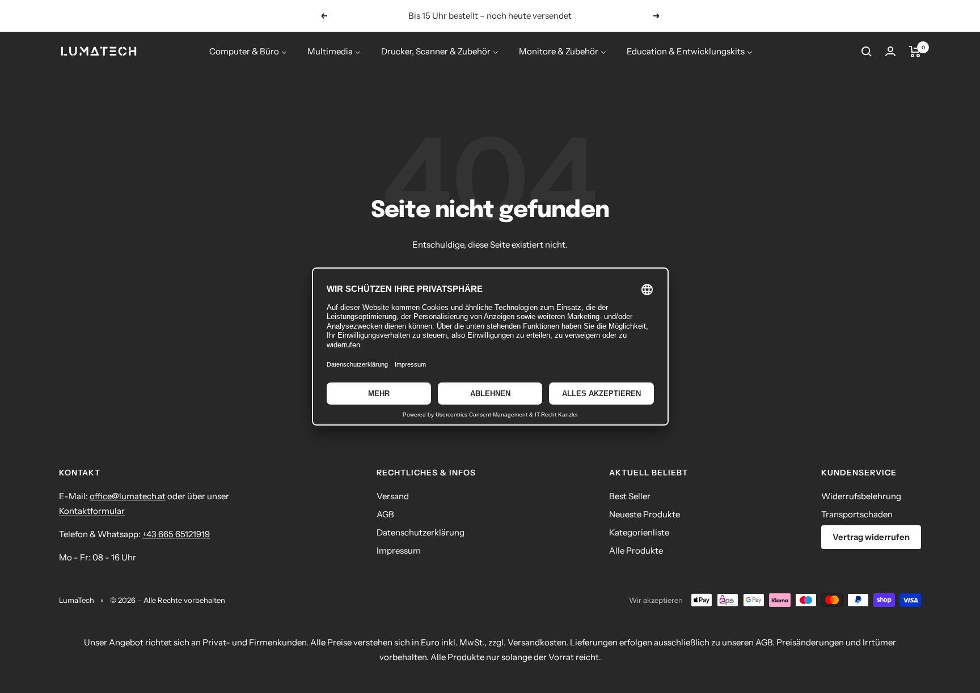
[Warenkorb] (915, 51)
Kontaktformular (92, 510)
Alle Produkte (636, 550)
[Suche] (866, 51)
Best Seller (629, 496)
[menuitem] (248, 51)
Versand (393, 496)
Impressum (399, 550)
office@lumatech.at (128, 496)
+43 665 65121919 (176, 534)
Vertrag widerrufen (871, 537)
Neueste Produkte (644, 514)
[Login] (890, 51)
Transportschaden (857, 514)
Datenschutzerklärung (420, 532)
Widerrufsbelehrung (861, 496)
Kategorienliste (639, 532)
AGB (385, 514)
